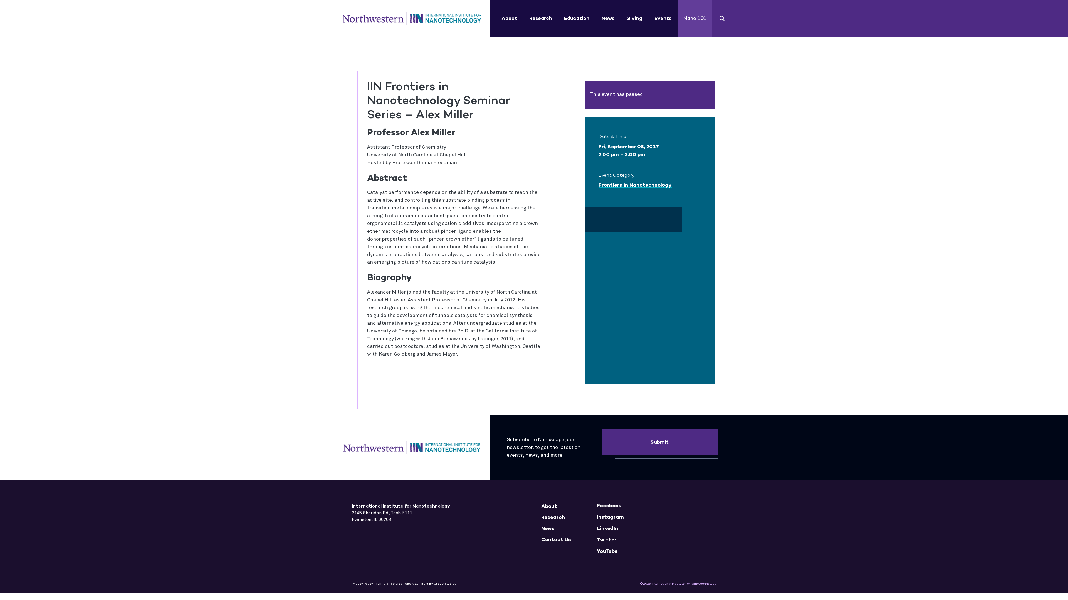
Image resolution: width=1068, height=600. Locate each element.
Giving (634, 18)
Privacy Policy (362, 584)
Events (662, 18)
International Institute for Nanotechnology (412, 18)
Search (722, 18)
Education (576, 18)
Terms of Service (389, 584)
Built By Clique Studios (438, 584)
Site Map (412, 584)
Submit (660, 442)
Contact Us (556, 539)
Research (540, 18)
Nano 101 (694, 18)
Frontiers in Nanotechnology (635, 185)
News (608, 18)
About (509, 18)
